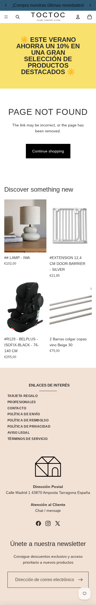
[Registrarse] (80, 579)
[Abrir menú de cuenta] (78, 17)
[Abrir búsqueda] (17, 17)
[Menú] (6, 17)
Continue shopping (48, 151)
